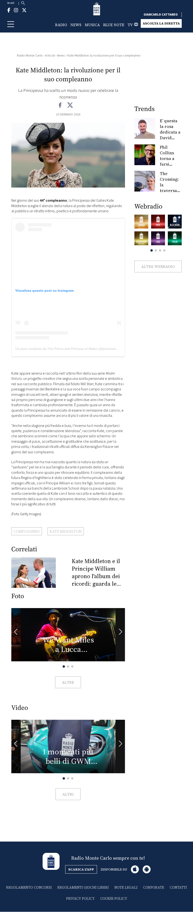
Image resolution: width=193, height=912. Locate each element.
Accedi (10, 3)
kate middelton (66, 531)
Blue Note (113, 24)
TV (130, 24)
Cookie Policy (113, 898)
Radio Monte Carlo (30, 55)
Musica (92, 24)
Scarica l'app (81, 869)
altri (68, 794)
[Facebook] (60, 105)
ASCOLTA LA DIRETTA (161, 23)
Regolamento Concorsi (29, 887)
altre (68, 682)
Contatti (178, 887)
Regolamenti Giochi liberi (83, 887)
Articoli (50, 55)
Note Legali (125, 887)
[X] (70, 105)
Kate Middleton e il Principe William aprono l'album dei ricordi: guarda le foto (96, 572)
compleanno (26, 531)
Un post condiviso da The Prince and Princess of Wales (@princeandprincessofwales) (79, 349)
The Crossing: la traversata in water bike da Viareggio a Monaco (170, 193)
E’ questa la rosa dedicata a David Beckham (170, 132)
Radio (61, 24)
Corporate (153, 887)
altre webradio (158, 266)
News (75, 24)
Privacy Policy (80, 898)
